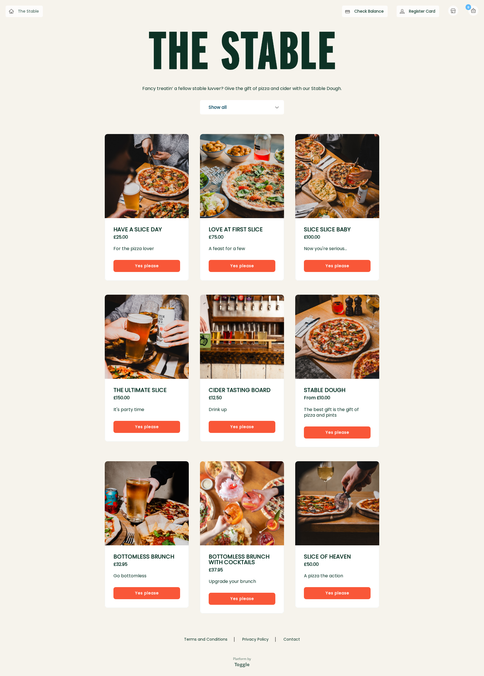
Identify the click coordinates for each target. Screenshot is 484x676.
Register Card (422, 11)
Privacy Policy (255, 639)
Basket (473, 11)
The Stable (28, 11)
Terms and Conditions (205, 639)
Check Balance (369, 11)
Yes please (147, 266)
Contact (291, 639)
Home (453, 11)
